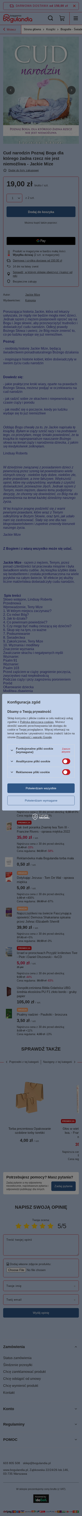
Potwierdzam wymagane (41, 800)
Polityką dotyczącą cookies (37, 722)
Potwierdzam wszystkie (41, 788)
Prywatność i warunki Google (34, 737)
